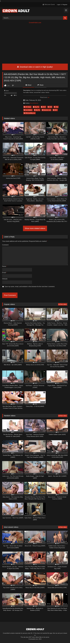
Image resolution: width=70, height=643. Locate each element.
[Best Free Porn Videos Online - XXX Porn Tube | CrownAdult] (35, 10)
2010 (50, 107)
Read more (44, 97)
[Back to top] (64, 638)
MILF (44, 107)
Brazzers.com (47, 110)
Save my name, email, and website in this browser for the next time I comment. (30, 286)
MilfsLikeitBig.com (30, 113)
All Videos (28, 107)
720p (57, 107)
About (29, 85)
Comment (5, 245)
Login (58, 4)
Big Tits (37, 107)
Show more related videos (35, 228)
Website (4, 279)
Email (4, 272)
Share (41, 85)
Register (65, 4)
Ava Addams (34, 103)
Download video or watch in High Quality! (36, 67)
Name (4, 266)
